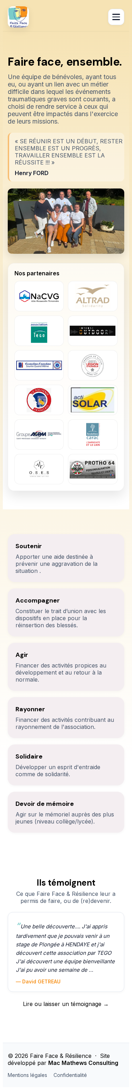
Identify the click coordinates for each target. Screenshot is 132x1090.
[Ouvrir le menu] (116, 17)
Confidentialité (70, 1075)
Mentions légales (27, 1075)
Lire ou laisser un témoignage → (66, 1003)
